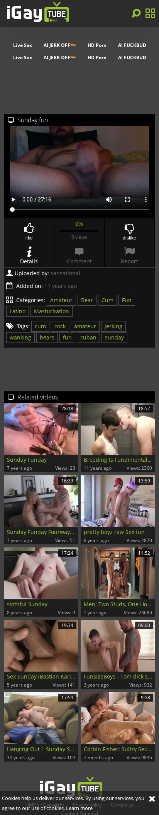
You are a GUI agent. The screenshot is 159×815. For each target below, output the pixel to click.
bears (47, 337)
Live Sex (22, 45)
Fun (127, 300)
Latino (17, 311)
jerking (113, 326)
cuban (88, 337)
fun (67, 337)
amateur (85, 326)
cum (40, 326)
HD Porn (97, 45)
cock (60, 326)
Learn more (79, 808)
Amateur (61, 300)
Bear (87, 300)
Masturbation (51, 311)
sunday (114, 337)
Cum (107, 300)
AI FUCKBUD (132, 45)
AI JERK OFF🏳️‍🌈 (60, 45)
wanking (20, 337)
